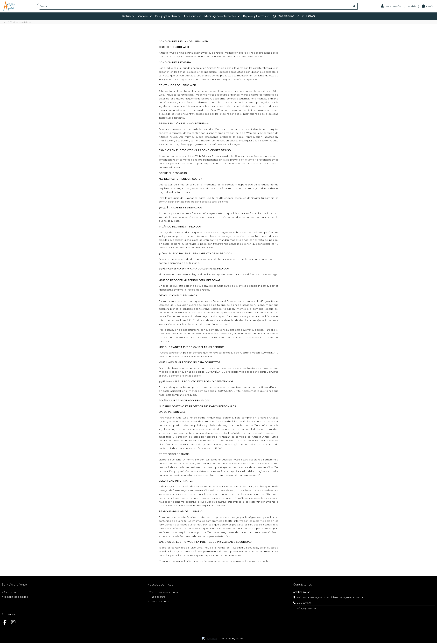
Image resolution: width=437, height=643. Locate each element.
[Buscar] (354, 6)
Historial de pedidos (16, 596)
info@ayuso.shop (307, 608)
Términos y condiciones (164, 592)
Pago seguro (157, 596)
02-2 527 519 (304, 602)
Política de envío (159, 601)
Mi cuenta (10, 592)
